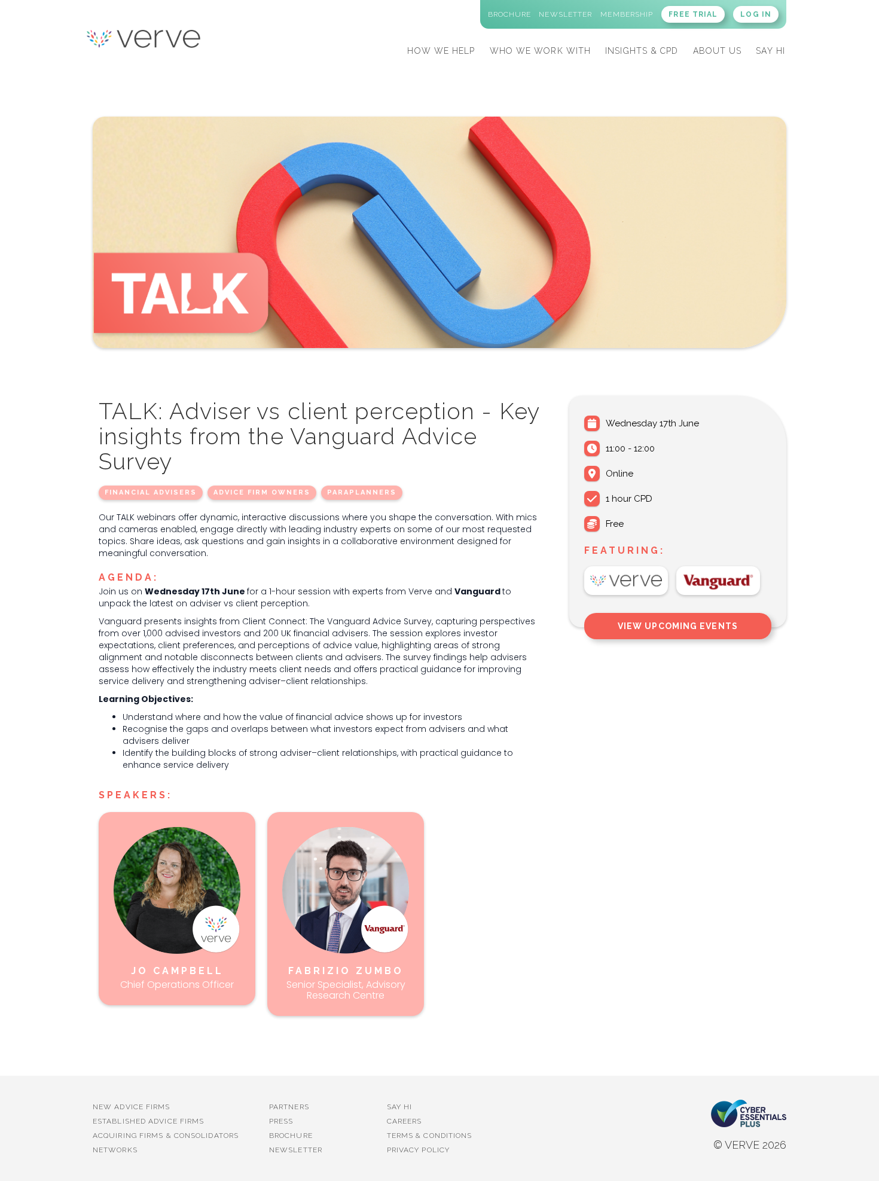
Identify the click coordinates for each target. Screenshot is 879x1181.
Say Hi (400, 1107)
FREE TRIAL (693, 14)
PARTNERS (289, 1107)
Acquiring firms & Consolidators (166, 1135)
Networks (115, 1150)
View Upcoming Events (678, 626)
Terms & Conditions (429, 1135)
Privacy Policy (418, 1150)
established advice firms (148, 1121)
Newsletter (295, 1150)
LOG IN (755, 14)
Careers (404, 1121)
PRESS (281, 1121)
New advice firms (131, 1107)
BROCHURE (291, 1135)
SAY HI (770, 51)
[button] (441, 49)
